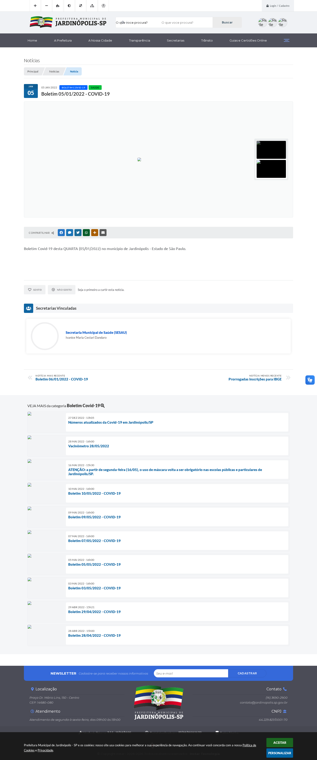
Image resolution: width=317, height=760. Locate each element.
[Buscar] (227, 22)
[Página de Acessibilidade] (103, 6)
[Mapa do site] (92, 6)
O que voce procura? (132, 22)
